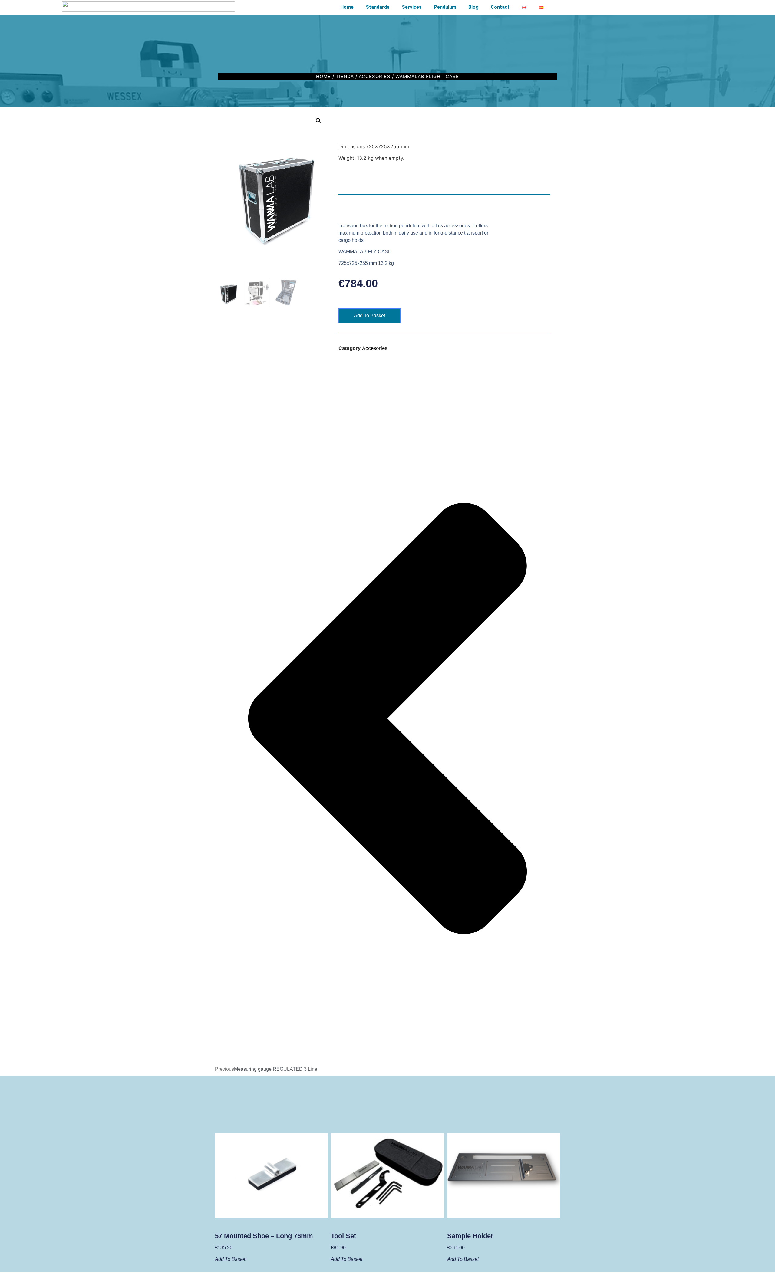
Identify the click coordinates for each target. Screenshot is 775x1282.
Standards (378, 7)
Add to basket (369, 315)
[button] (318, 120)
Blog (473, 7)
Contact (500, 7)
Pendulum (445, 7)
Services (412, 7)
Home (347, 7)
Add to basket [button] (230, 1259)
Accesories (375, 76)
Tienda (345, 76)
